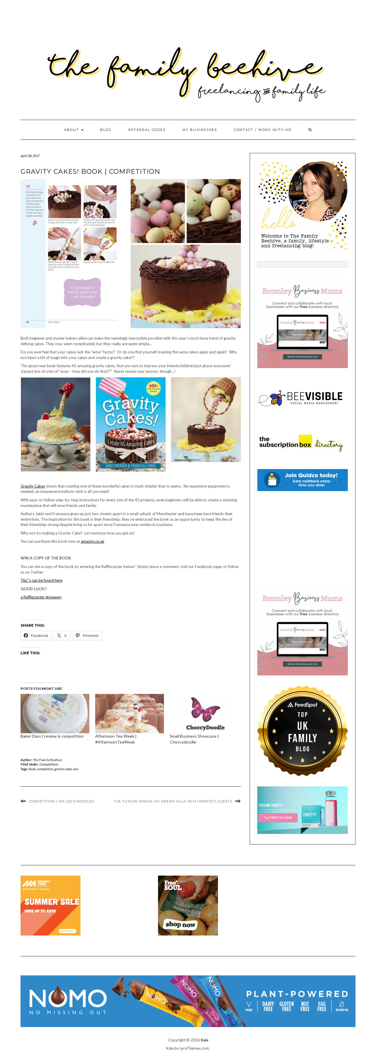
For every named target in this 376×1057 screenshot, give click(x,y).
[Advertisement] (302, 538)
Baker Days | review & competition (52, 736)
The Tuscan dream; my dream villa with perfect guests (172, 801)
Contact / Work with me (263, 130)
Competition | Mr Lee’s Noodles (61, 801)
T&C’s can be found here (41, 580)
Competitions (49, 764)
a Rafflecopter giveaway (41, 597)
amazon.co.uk (92, 541)
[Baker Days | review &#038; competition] (55, 713)
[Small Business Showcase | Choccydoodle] (204, 713)
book (32, 769)
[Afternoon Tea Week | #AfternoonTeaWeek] (129, 713)
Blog (106, 130)
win (75, 769)
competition (45, 769)
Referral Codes (147, 130)
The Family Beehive (47, 760)
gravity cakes (63, 769)
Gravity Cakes (33, 486)
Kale (204, 1040)
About (72, 130)
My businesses (199, 130)
